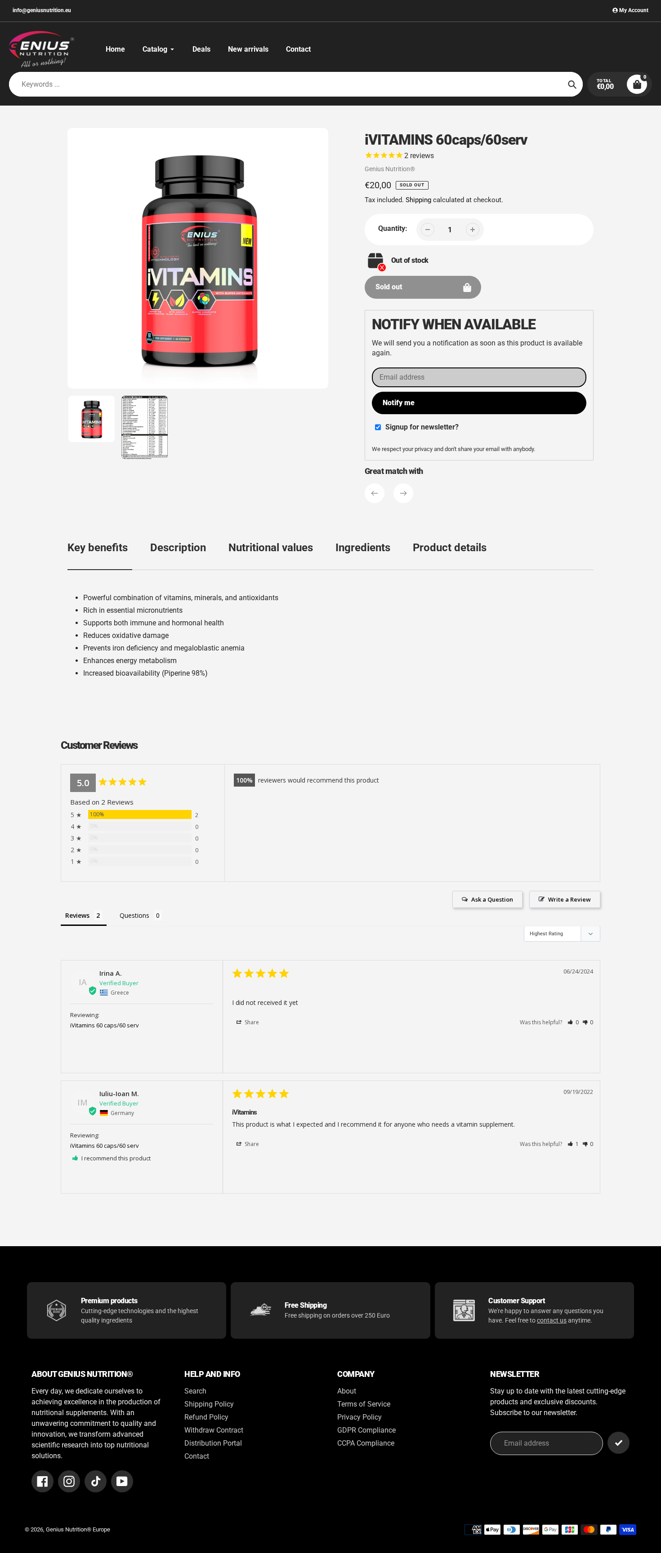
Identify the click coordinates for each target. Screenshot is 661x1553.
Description (178, 547)
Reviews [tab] (77, 915)
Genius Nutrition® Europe (78, 1529)
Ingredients (362, 547)
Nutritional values (270, 547)
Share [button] (251, 1022)
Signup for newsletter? (422, 427)
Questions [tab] (134, 915)
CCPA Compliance (365, 1443)
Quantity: (392, 228)
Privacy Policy (359, 1417)
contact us (552, 1320)
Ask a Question (492, 899)
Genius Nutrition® (390, 169)
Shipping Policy (209, 1404)
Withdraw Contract (213, 1430)
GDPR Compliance (366, 1430)
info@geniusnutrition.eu (42, 10)
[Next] (403, 493)
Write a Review (569, 899)
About (346, 1391)
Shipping (418, 200)
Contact (196, 1456)
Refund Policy (206, 1417)
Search (195, 1391)
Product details (450, 547)
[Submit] (618, 1443)
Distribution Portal (213, 1443)
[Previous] (374, 493)
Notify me (399, 402)
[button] (573, 1022)
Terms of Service (363, 1404)
